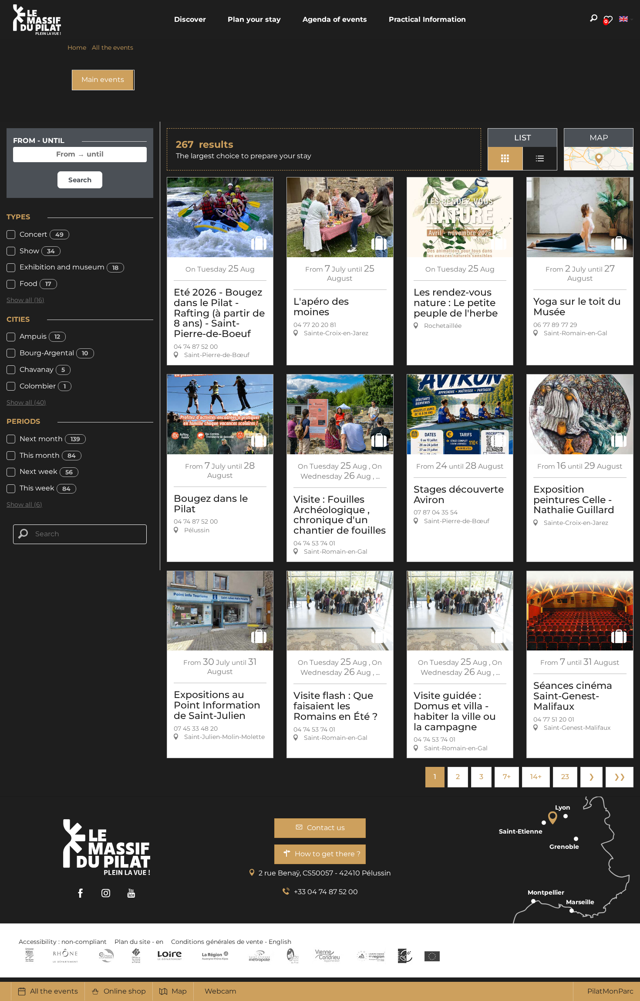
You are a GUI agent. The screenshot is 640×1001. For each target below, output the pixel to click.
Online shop (125, 991)
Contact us (326, 828)
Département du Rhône (65, 955)
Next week (46, 471)
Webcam (220, 991)
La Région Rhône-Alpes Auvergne (215, 955)
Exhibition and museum (69, 267)
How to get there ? (327, 854)
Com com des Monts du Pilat (29, 955)
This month (48, 455)
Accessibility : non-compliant (63, 941)
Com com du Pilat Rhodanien (105, 955)
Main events (102, 79)
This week (45, 488)
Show (37, 251)
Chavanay (42, 369)
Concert (42, 234)
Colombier (43, 386)
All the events (54, 991)
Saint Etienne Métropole (259, 955)
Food (35, 283)
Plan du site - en (139, 941)
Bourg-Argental (54, 353)
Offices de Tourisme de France (136, 955)
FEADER (371, 955)
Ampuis (40, 336)
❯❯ (619, 777)
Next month (50, 439)
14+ (536, 777)
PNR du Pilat (293, 955)
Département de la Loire (169, 955)
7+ (507, 777)
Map (179, 991)
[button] (190, 19)
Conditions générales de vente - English (231, 941)
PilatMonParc (610, 991)
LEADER (405, 955)
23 (565, 777)
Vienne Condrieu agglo (328, 955)
